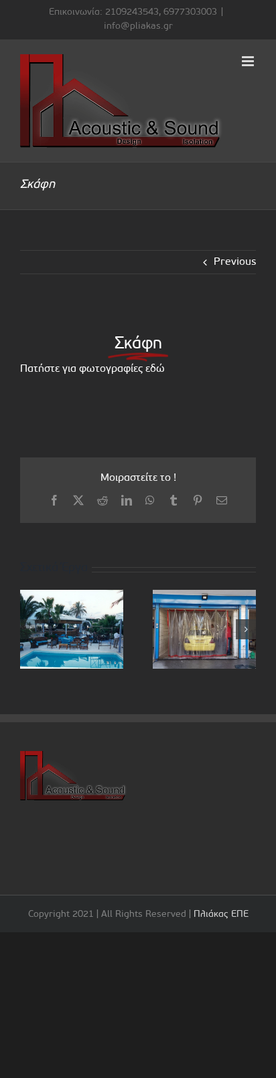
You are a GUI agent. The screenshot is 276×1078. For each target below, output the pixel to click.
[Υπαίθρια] (71, 629)
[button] (30, 629)
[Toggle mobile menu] (249, 61)
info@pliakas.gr (138, 26)
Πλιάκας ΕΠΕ (221, 914)
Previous (235, 262)
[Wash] (204, 629)
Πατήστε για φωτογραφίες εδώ (92, 369)
